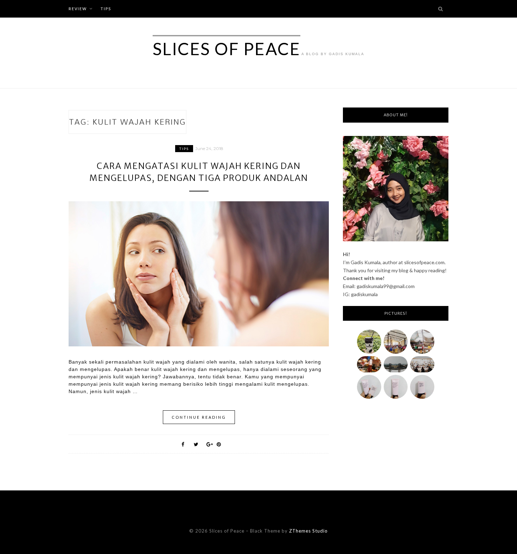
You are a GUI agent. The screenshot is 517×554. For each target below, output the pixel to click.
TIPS (106, 8)
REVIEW (78, 8)
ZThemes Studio (308, 531)
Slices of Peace (227, 49)
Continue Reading (199, 417)
